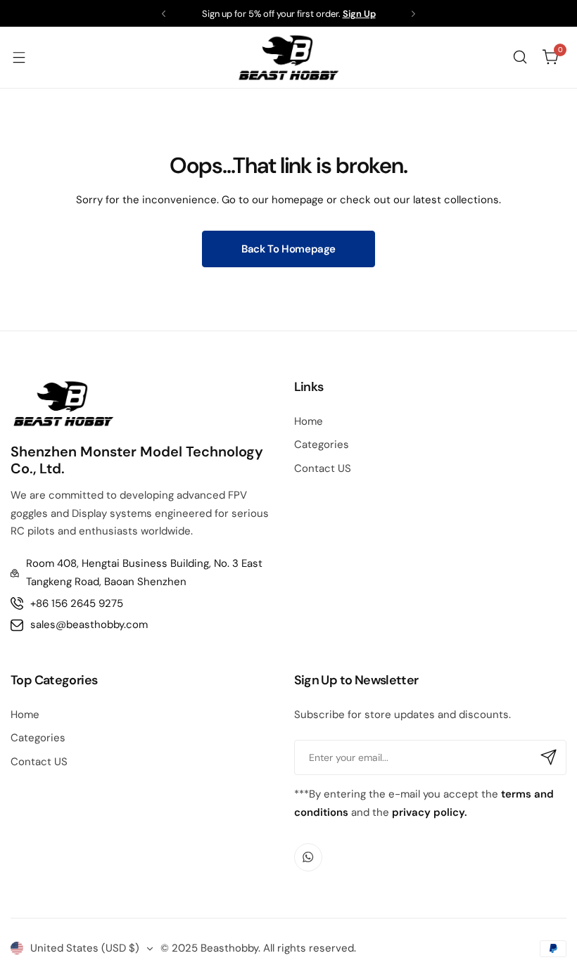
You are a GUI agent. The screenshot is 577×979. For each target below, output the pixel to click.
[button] (163, 13)
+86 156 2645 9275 (76, 603)
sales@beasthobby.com (89, 625)
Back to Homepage (288, 249)
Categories (321, 444)
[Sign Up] (548, 757)
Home (308, 421)
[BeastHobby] (288, 57)
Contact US (322, 468)
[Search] (520, 56)
